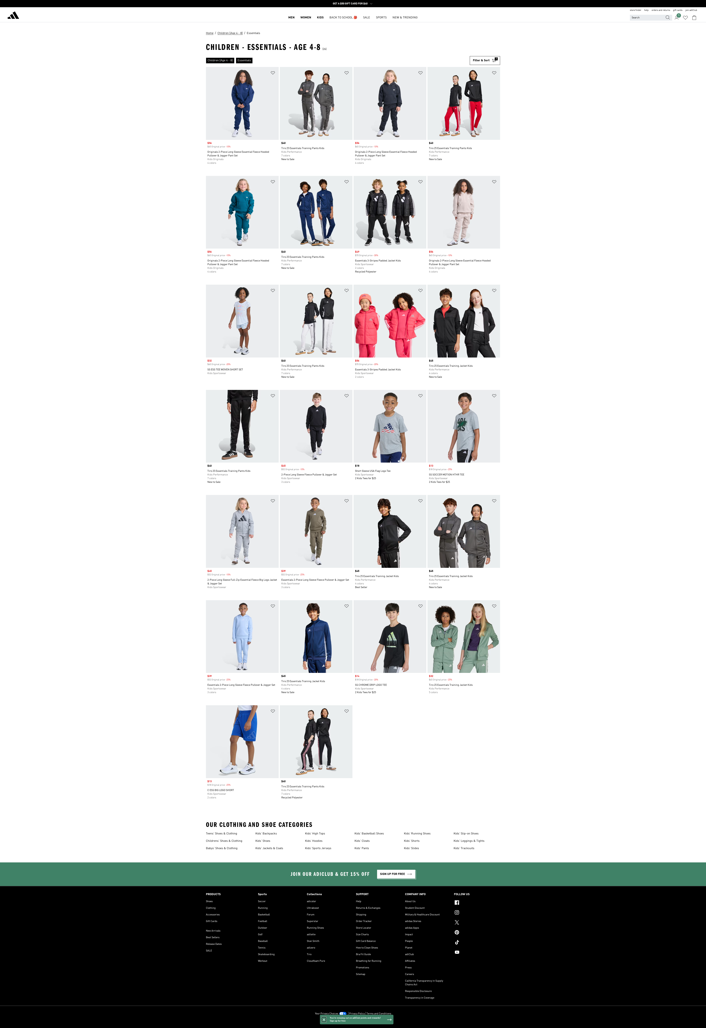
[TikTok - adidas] (477, 943)
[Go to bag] (694, 17)
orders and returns (661, 10)
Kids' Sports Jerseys (318, 848)
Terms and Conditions (378, 1013)
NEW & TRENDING (405, 17)
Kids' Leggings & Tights (469, 841)
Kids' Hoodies (313, 841)
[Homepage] (13, 15)
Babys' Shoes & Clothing (222, 848)
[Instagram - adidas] (477, 913)
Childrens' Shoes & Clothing (224, 841)
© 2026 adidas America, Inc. (353, 1023)
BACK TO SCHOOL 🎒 (343, 17)
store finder (635, 10)
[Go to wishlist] (685, 17)
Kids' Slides (411, 848)
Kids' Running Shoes (417, 833)
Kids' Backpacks (266, 833)
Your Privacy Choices (326, 1013)
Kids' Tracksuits (464, 848)
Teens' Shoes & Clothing (221, 833)
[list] (338, 60)
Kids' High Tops (315, 833)
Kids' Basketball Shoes (369, 833)
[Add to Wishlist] (273, 73)
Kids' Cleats (362, 841)
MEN (291, 17)
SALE (366, 17)
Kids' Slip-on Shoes (466, 833)
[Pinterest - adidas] (477, 933)
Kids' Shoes (262, 841)
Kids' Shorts (412, 841)
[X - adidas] (477, 923)
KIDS (320, 17)
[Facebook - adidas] (477, 903)
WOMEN (305, 17)
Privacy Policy (357, 1013)
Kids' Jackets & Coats (269, 848)
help (646, 10)
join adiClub (691, 10)
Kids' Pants (361, 848)
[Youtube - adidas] (477, 953)
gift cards (677, 10)
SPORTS (381, 17)
